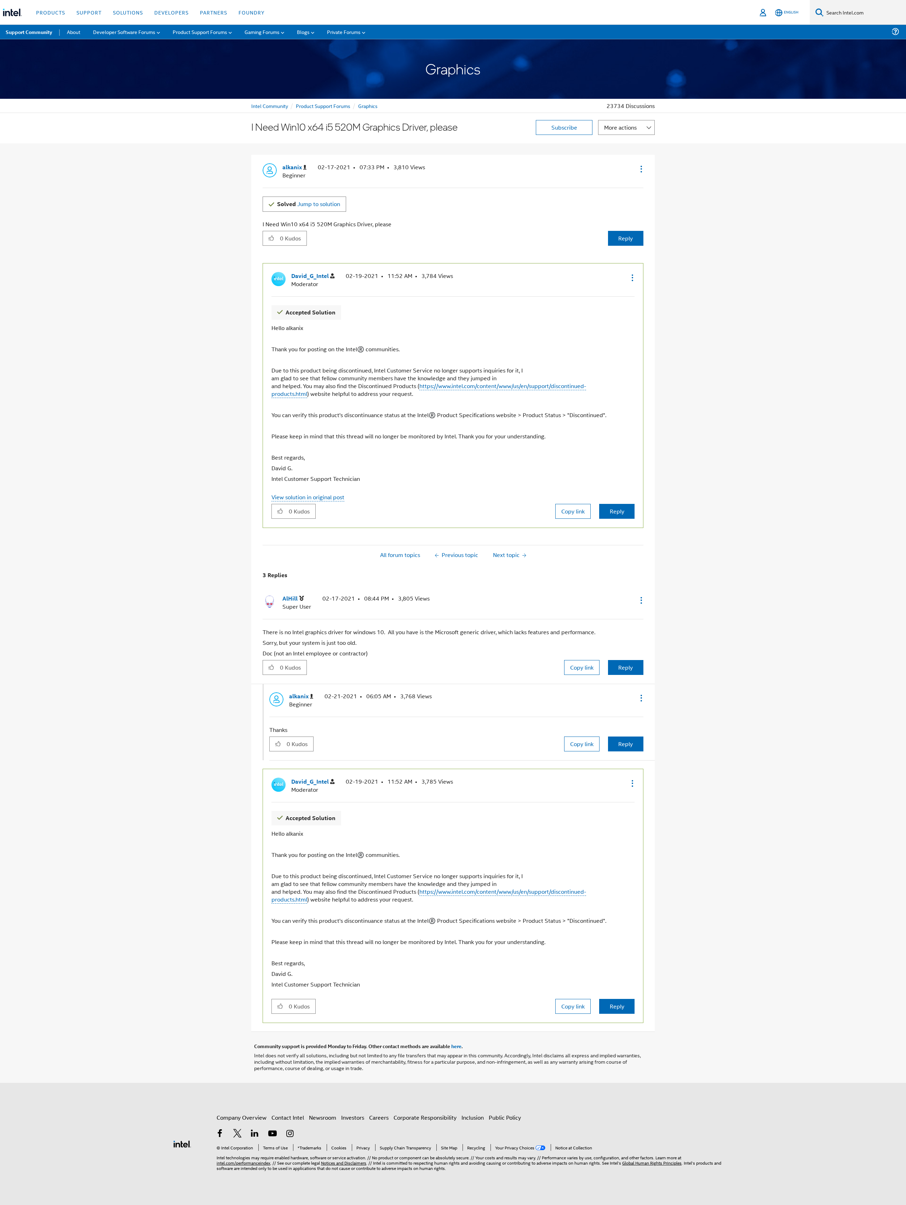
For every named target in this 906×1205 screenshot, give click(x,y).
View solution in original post (307, 497)
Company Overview (241, 1117)
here (456, 1046)
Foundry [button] (252, 12)
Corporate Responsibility (425, 1117)
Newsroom (322, 1117)
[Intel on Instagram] (290, 1134)
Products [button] (50, 12)
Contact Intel (287, 1117)
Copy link (573, 511)
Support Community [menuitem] (29, 32)
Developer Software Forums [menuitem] (124, 31)
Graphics (368, 105)
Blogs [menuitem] (303, 31)
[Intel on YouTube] (272, 1134)
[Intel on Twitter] (237, 1134)
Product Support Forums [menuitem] (200, 31)
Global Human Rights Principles (652, 1162)
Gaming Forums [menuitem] (262, 31)
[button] (640, 169)
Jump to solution (308, 204)
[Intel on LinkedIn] (255, 1134)
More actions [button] (620, 127)
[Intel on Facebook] (220, 1134)
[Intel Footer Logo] (182, 1143)
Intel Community (269, 105)
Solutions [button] (128, 12)
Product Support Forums (323, 105)
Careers (379, 1117)
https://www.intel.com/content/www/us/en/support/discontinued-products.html (428, 390)
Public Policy (505, 1117)
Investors (352, 1117)
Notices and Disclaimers (343, 1162)
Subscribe (564, 127)
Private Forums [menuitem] (344, 31)
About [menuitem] (73, 31)
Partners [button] (213, 12)
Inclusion (472, 1117)
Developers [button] (171, 12)
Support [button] (89, 12)
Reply (625, 238)
